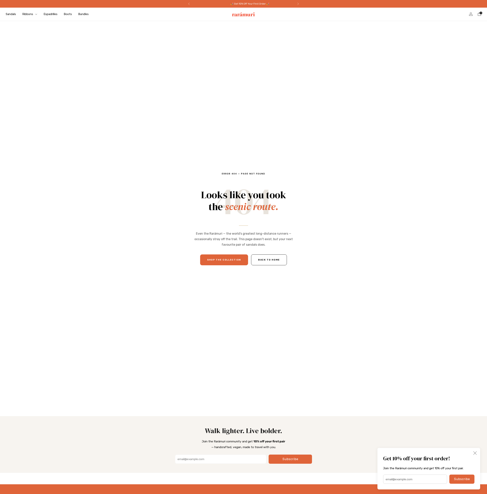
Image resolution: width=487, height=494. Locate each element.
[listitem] (243, 3)
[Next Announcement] (298, 3)
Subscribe (462, 479)
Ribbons (27, 14)
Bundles (83, 14)
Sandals (11, 14)
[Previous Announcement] (188, 3)
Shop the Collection (224, 259)
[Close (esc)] (475, 453)
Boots (68, 14)
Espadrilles (50, 14)
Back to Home (269, 259)
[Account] (471, 14)
